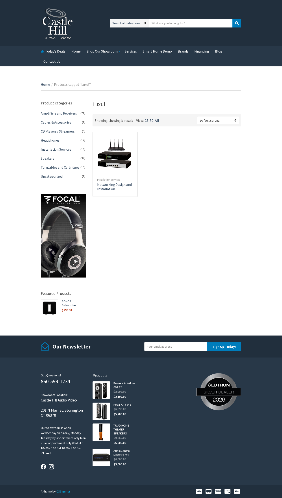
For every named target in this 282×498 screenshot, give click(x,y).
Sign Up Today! (224, 346)
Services (131, 51)
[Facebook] (43, 466)
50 (151, 120)
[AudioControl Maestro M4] (101, 457)
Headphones (50, 140)
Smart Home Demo (157, 51)
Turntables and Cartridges (60, 167)
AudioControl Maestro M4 (121, 453)
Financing (201, 51)
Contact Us (51, 61)
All (157, 120)
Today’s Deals (55, 51)
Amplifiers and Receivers (59, 113)
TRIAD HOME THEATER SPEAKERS (121, 429)
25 (146, 120)
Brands (183, 51)
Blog (218, 51)
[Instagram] (51, 466)
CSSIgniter (63, 491)
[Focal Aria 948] (101, 411)
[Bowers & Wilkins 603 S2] (101, 390)
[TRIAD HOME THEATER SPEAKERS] (101, 432)
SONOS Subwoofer (69, 303)
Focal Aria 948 (122, 405)
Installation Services (108, 180)
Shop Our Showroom (102, 51)
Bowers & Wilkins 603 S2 (124, 385)
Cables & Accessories (56, 122)
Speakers (47, 158)
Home (76, 51)
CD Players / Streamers (57, 131)
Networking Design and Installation (114, 186)
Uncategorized (52, 176)
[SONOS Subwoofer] (49, 308)
